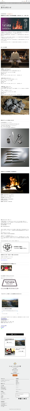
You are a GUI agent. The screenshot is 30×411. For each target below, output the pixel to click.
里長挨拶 (17, 380)
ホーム (5, 3)
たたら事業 (2, 385)
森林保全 (2, 397)
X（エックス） (3, 326)
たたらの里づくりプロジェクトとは (5, 380)
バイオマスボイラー (3, 399)
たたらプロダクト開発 (3, 389)
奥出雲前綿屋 (18, 395)
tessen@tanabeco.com (6, 226)
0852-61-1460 (4, 320)
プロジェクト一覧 (3, 381)
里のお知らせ (8, 3)
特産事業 (2, 391)
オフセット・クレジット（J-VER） (5, 398)
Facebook (2, 327)
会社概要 (17, 381)
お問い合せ (17, 391)
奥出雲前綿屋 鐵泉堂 (3, 388)
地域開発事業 (2, 401)
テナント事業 (2, 406)
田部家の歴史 (17, 382)
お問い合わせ (15, 375)
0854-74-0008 (4, 224)
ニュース (17, 387)
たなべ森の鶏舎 (2, 392)
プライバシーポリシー (18, 389)
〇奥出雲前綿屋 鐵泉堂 (4, 318)
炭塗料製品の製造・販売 (4, 405)
